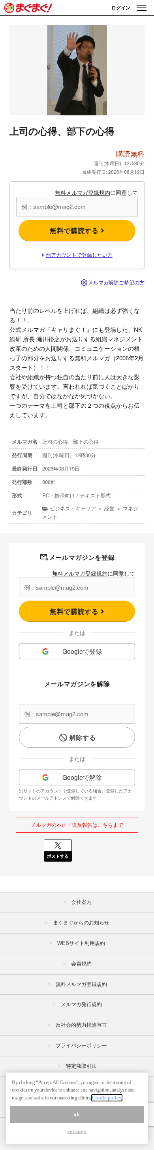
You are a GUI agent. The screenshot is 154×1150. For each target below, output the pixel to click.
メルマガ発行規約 (81, 1004)
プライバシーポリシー (81, 1045)
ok (77, 1114)
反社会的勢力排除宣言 (81, 1025)
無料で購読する (75, 230)
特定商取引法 (81, 1066)
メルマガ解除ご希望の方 (116, 282)
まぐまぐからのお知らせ (81, 923)
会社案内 (81, 902)
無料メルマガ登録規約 (82, 192)
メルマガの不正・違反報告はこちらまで (77, 824)
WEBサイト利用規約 (81, 943)
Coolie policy (107, 1098)
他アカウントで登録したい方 (79, 254)
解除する (82, 737)
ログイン (120, 7)
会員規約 (81, 964)
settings (77, 1131)
